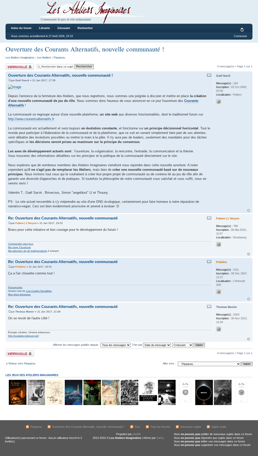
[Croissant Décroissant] (188, 344)
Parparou (59, 57)
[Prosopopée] (111, 404)
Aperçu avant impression (243, 30)
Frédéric (20, 266)
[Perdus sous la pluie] (148, 404)
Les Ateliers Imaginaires (20, 57)
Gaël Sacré (22, 80)
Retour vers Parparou (22, 363)
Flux (137, 426)
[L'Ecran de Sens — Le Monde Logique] (222, 404)
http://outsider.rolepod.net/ (23, 335)
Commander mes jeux (20, 243)
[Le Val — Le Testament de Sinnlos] (185, 404)
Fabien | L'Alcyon (26, 223)
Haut (248, 210)
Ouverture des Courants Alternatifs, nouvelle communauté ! (85, 49)
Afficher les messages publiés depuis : (77, 344)
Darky (160, 437)
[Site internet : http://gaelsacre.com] (218, 101)
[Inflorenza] (92, 404)
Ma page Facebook (19, 247)
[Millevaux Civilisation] (129, 404)
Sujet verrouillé (14, 65)
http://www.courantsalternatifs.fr (31, 119)
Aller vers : (169, 363)
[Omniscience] (204, 404)
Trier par (137, 344)
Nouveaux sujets (190, 426)
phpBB (137, 434)
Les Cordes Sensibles (39, 291)
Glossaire (63, 28)
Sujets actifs (218, 426)
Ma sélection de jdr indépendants (27, 250)
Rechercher (85, 28)
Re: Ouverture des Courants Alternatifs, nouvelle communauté (63, 218)
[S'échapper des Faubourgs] (166, 404)
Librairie (44, 28)
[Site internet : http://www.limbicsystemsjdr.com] (218, 291)
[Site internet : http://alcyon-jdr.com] (218, 244)
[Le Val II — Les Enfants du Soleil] (241, 404)
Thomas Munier (24, 311)
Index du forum (21, 28)
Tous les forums (160, 426)
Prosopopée (15, 287)
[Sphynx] (73, 404)
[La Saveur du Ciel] (17, 404)
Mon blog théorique (19, 294)
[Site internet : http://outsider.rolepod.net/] (218, 329)
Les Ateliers (44, 57)
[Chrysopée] (55, 404)
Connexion (240, 36)
